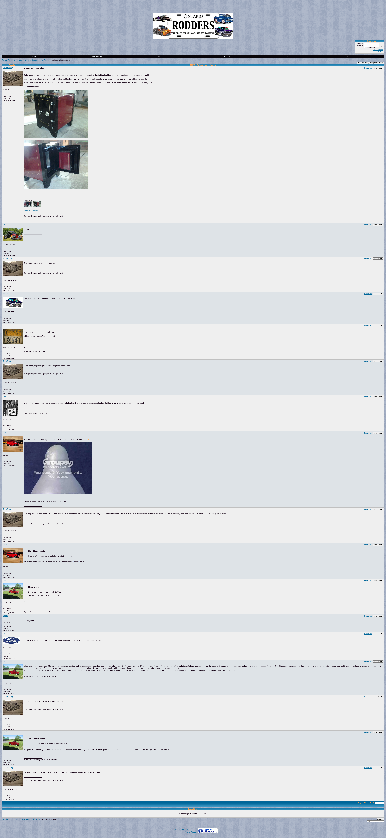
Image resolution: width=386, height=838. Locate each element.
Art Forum (45, 60)
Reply (371, 62)
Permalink (368, 68)
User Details (225, 56)
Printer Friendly (378, 62)
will (4, 224)
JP (4, 634)
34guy (5, 325)
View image (27, 210)
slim (4, 396)
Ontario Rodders (31, 60)
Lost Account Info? (376, 52)
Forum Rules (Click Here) (12, 60)
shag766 (6, 580)
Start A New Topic (362, 62)
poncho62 (6, 294)
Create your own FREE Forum (184, 829)
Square (5, 616)
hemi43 (5, 433)
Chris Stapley (8, 68)
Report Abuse (190, 832)
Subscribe (380, 819)
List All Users (97, 56)
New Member (378, 50)
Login (381, 46)
